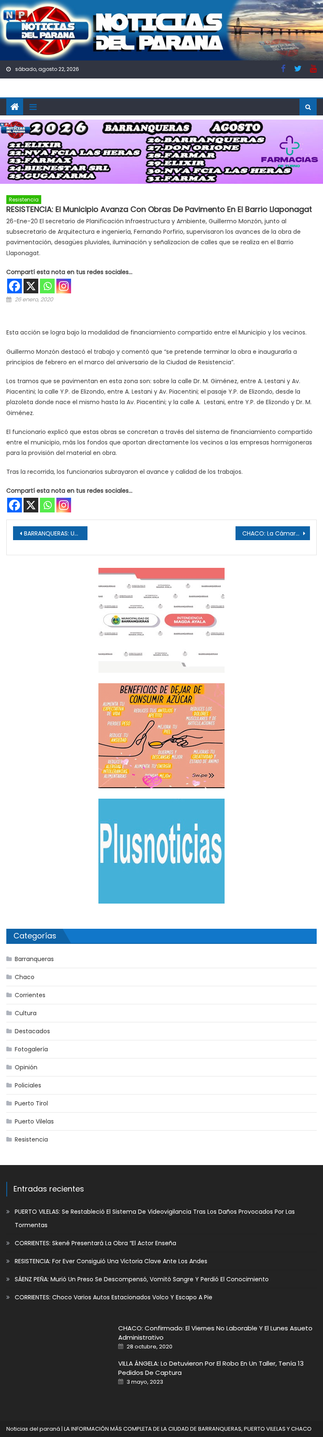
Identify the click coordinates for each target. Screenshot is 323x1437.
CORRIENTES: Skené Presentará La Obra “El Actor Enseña (95, 1243)
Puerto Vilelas (34, 1121)
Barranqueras (34, 959)
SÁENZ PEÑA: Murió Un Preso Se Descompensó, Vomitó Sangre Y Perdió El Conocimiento (142, 1279)
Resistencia (24, 199)
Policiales (28, 1085)
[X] (31, 286)
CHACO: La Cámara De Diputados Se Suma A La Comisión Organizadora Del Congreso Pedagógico (276, 533)
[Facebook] (14, 286)
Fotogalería (31, 1049)
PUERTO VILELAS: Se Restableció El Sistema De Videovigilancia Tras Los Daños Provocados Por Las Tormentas (155, 1218)
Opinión (26, 1067)
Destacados (32, 1031)
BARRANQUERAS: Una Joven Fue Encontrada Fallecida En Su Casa (55, 533)
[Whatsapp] (47, 286)
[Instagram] (63, 286)
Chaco (24, 977)
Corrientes (30, 995)
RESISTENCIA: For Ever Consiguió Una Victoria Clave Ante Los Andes (111, 1261)
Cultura (26, 1013)
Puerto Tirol (31, 1103)
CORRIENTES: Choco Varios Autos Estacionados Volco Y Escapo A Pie (113, 1297)
